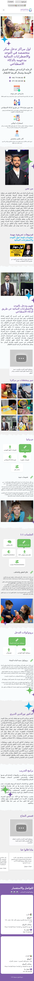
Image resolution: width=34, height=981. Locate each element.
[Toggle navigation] (3, 10)
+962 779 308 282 (20, 5)
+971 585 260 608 (11, 5)
